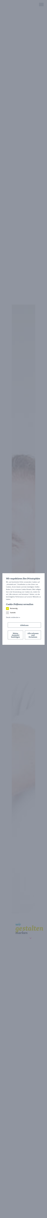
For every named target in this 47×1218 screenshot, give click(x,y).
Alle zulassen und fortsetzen (33, 635)
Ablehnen (24, 625)
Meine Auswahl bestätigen (15, 635)
